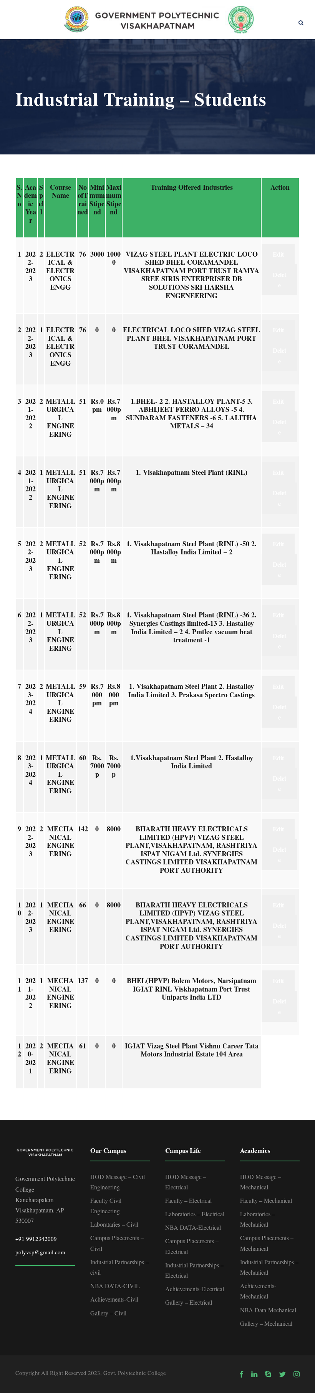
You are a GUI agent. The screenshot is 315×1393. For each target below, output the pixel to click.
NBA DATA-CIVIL (115, 1286)
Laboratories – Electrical (194, 1214)
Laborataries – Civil (114, 1224)
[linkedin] (254, 1374)
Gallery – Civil (108, 1313)
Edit (278, 254)
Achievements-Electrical (194, 1289)
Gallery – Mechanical (266, 1323)
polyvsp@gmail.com (40, 1252)
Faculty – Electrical (188, 1200)
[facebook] (241, 1374)
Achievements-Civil (114, 1299)
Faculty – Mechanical (266, 1200)
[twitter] (282, 1374)
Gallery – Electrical (188, 1302)
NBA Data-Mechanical (268, 1310)
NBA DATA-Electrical (193, 1227)
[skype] (268, 1374)
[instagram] (296, 1374)
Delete (279, 279)
